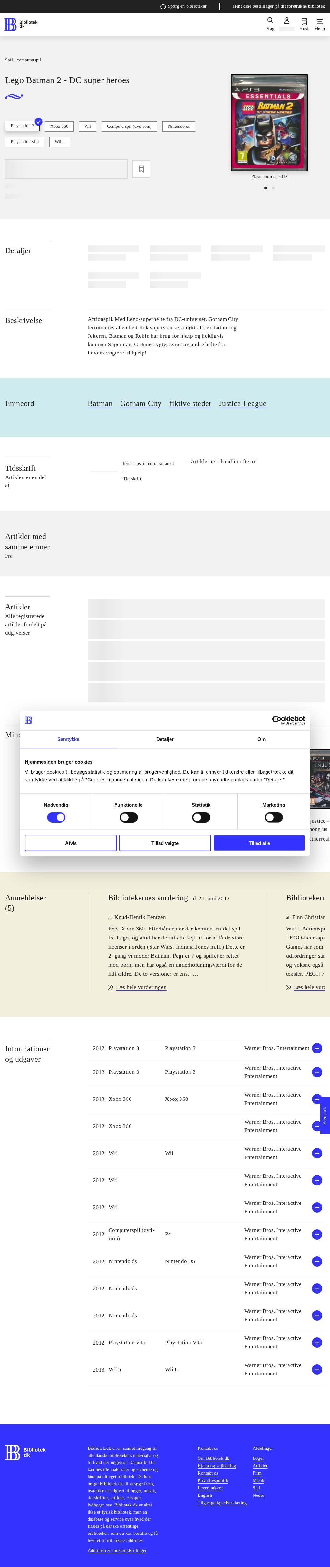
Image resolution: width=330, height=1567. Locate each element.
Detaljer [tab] (165, 738)
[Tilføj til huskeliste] (141, 169)
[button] (206, 1048)
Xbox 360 (59, 126)
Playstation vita (25, 141)
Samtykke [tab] (68, 738)
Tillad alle (259, 843)
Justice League (243, 403)
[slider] (269, 127)
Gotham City (140, 403)
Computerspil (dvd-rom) (129, 126)
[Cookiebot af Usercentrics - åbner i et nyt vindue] (277, 720)
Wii (87, 126)
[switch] (129, 817)
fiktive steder (190, 403)
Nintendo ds (179, 126)
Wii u (60, 141)
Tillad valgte (165, 843)
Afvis (71, 843)
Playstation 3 (22, 125)
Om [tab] (261, 738)
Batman (100, 403)
